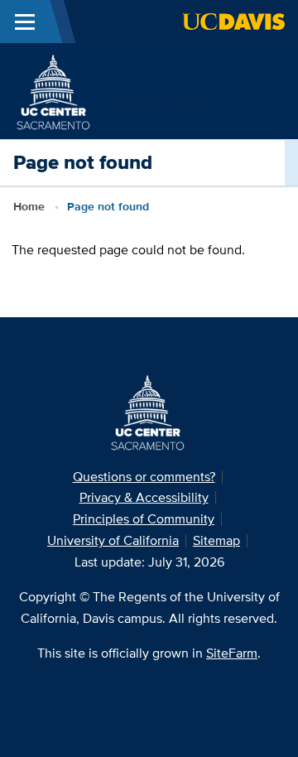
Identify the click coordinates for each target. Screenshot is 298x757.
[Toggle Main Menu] (25, 21)
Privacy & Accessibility (144, 497)
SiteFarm (231, 653)
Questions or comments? (144, 476)
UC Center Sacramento (163, 90)
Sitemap (216, 540)
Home (29, 206)
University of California (113, 540)
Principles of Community (143, 518)
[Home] (54, 89)
